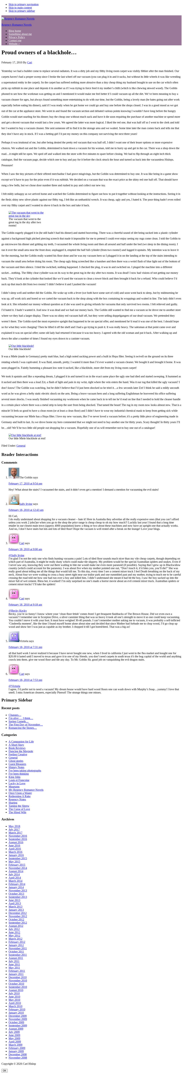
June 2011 (14, 964)
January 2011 (16, 974)
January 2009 (16, 1051)
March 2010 (15, 1006)
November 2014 (18, 868)
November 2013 (18, 890)
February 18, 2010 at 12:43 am (26, 509)
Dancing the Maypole (21, 751)
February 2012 (17, 941)
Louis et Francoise (19, 780)
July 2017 (14, 829)
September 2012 (18, 922)
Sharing (13, 802)
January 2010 (16, 1012)
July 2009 (14, 1031)
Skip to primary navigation (24, 4)
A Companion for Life (21, 741)
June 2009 (14, 1035)
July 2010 (14, 993)
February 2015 (17, 864)
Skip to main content (20, 7)
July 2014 (14, 874)
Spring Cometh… (19, 721)
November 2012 (18, 916)
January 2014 (16, 887)
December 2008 (18, 1054)
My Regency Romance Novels (26, 789)
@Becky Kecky (18, 610)
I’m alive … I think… (21, 718)
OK (4, 1070)
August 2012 (16, 925)
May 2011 (14, 967)
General (20, 445)
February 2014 (17, 884)
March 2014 (15, 880)
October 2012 (16, 919)
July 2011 (14, 961)
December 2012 (18, 913)
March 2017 (15, 832)
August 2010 (16, 990)
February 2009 (17, 1048)
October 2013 (16, 893)
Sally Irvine (25, 503)
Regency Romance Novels (16, 24)
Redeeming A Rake (20, 796)
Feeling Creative (18, 754)
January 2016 (16, 855)
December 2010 (18, 977)
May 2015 (14, 861)
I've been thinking (19, 773)
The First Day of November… (26, 724)
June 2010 (14, 996)
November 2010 (18, 980)
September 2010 (18, 986)
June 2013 (14, 900)
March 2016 (15, 851)
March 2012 (15, 938)
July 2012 (14, 929)
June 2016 (14, 845)
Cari (21, 543)
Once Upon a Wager (20, 793)
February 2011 (17, 970)
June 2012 (14, 932)
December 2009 (18, 1015)
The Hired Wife (17, 812)
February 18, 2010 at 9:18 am (25, 604)
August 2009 (16, 1028)
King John (14, 776)
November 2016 (18, 835)
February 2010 (17, 1009)
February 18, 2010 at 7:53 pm (25, 679)
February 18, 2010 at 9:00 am (25, 549)
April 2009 (15, 1041)
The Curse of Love (19, 809)
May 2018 (14, 826)
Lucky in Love (17, 783)
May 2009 (14, 1038)
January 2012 (16, 945)
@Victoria (14, 686)
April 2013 (15, 903)
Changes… (15, 714)
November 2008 (18, 1057)
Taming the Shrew (19, 805)
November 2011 (18, 948)
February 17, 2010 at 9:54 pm (25, 483)
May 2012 (14, 935)
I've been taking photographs (25, 770)
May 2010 (14, 999)
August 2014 (16, 871)
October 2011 (16, 951)
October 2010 (16, 983)
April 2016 (15, 848)
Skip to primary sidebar (22, 10)
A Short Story (16, 744)
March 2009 (15, 1044)
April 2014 (15, 877)
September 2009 (18, 1025)
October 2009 (16, 1022)
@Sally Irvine (16, 555)
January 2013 (16, 909)
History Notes (16, 767)
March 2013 (15, 906)
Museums (14, 786)
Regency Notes (17, 799)
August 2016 (16, 842)
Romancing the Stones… (23, 727)
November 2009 (18, 1019)
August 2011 (16, 958)
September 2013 (18, 896)
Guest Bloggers (17, 764)
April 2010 (15, 1003)
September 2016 (18, 839)
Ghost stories (16, 760)
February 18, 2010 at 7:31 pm (25, 647)
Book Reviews (17, 748)
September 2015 (18, 858)
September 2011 (18, 954)
